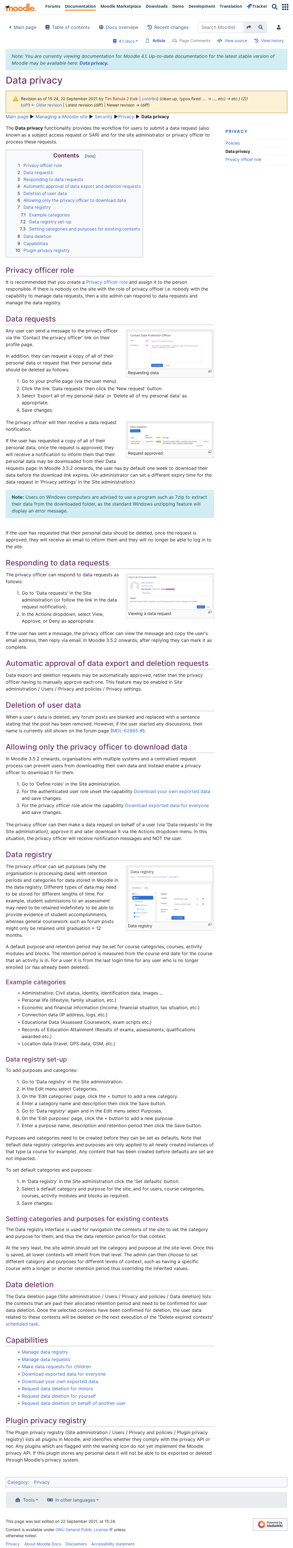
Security (103, 116)
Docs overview (122, 27)
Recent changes (171, 27)
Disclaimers (76, 1543)
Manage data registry (45, 1352)
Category (17, 1482)
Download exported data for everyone (167, 805)
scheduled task (22, 1324)
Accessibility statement (112, 1543)
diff (25, 104)
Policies (232, 143)
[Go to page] (249, 27)
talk (134, 98)
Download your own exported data (172, 791)
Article (159, 40)
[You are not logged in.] (280, 27)
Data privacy (93, 63)
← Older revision (46, 104)
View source (236, 40)
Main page (25, 27)
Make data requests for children (56, 1366)
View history (272, 40)
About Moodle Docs (42, 1543)
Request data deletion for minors (57, 1388)
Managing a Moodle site (61, 116)
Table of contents (71, 27)
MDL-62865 (125, 730)
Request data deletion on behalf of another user (74, 1403)
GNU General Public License (82, 1529)
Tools (29, 1500)
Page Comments (194, 40)
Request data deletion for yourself (59, 1396)
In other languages (75, 1500)
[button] (285, 7)
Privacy (126, 116)
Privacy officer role (243, 159)
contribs (149, 98)
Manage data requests (46, 1359)
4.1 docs (125, 41)
